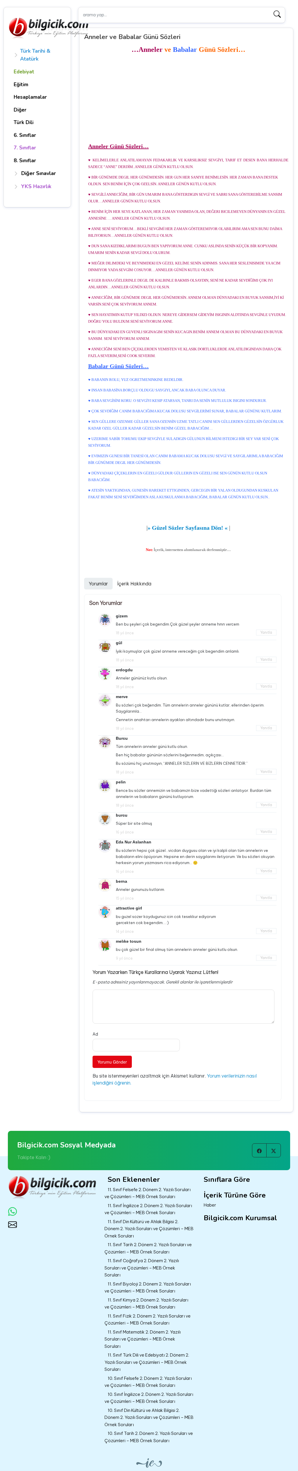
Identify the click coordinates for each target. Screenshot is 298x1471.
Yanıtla (266, 632)
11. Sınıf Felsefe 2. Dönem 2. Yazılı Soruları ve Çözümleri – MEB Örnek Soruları (147, 1193)
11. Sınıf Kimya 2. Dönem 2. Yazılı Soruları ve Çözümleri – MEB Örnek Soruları (146, 1303)
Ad (95, 1034)
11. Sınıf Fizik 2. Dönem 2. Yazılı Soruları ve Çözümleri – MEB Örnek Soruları (147, 1319)
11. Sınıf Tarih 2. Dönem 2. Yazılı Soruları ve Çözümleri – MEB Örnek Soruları (148, 1248)
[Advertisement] (188, 98)
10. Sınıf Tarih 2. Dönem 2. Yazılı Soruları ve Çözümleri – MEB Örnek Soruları (148, 1437)
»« (188, 528)
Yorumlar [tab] (98, 584)
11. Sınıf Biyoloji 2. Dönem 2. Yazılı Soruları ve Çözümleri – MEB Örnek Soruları (147, 1287)
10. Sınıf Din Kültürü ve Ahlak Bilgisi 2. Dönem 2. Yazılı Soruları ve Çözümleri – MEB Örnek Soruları (149, 1417)
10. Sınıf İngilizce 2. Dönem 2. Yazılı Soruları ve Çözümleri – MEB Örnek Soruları (148, 1397)
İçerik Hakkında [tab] (134, 584)
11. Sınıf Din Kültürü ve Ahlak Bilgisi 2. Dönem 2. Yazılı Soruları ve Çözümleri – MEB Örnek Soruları (149, 1229)
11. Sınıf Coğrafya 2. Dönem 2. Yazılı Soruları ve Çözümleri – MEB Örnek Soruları (141, 1268)
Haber (210, 1205)
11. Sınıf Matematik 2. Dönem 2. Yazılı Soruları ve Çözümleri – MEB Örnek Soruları (142, 1339)
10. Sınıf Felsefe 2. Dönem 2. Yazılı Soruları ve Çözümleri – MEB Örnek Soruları (148, 1381)
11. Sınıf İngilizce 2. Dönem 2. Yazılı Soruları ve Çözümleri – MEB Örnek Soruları (148, 1209)
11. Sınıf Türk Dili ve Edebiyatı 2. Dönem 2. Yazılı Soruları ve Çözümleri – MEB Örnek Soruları (146, 1362)
